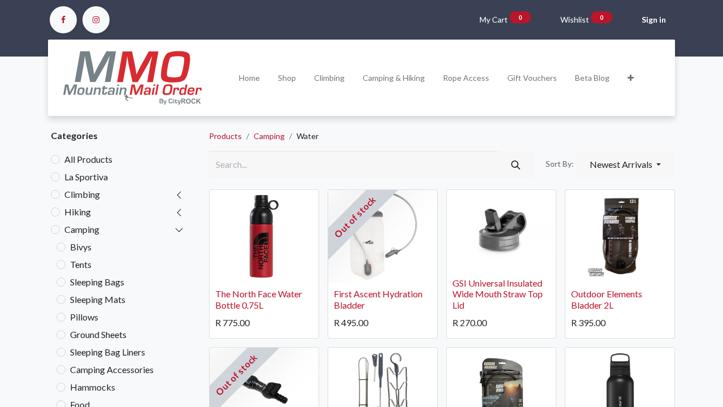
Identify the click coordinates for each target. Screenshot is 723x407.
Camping (81, 229)
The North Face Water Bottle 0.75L (258, 299)
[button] (631, 77)
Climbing (82, 194)
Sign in (654, 19)
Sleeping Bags (97, 281)
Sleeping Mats (97, 299)
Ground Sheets (98, 334)
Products (225, 136)
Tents (81, 264)
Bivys (81, 246)
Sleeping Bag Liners (107, 352)
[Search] (515, 164)
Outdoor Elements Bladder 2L (606, 299)
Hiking (77, 211)
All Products (88, 159)
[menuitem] (249, 77)
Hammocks (92, 387)
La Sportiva (86, 176)
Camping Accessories (112, 369)
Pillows (84, 316)
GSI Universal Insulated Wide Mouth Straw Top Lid (497, 294)
